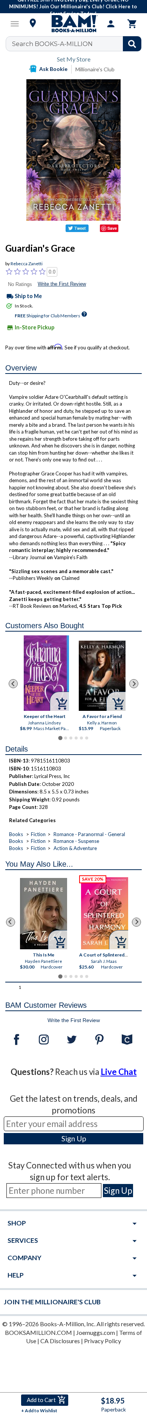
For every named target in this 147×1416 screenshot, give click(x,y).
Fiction (38, 834)
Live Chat (119, 1072)
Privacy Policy (102, 1340)
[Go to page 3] (70, 738)
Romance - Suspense (76, 841)
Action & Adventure (75, 848)
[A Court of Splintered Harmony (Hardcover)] (104, 913)
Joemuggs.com (95, 1332)
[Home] (73, 23)
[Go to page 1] (60, 738)
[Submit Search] (132, 43)
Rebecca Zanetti (27, 263)
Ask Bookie (53, 69)
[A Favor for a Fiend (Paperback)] (102, 676)
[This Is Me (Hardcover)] (43, 913)
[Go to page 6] (86, 738)
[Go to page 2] (65, 738)
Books (16, 834)
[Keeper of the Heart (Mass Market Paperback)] (46, 673)
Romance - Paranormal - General (89, 834)
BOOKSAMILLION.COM (38, 1332)
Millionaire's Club (95, 69)
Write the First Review (62, 284)
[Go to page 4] (76, 738)
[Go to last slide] (13, 683)
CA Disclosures (60, 1340)
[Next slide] (133, 683)
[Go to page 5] (81, 738)
